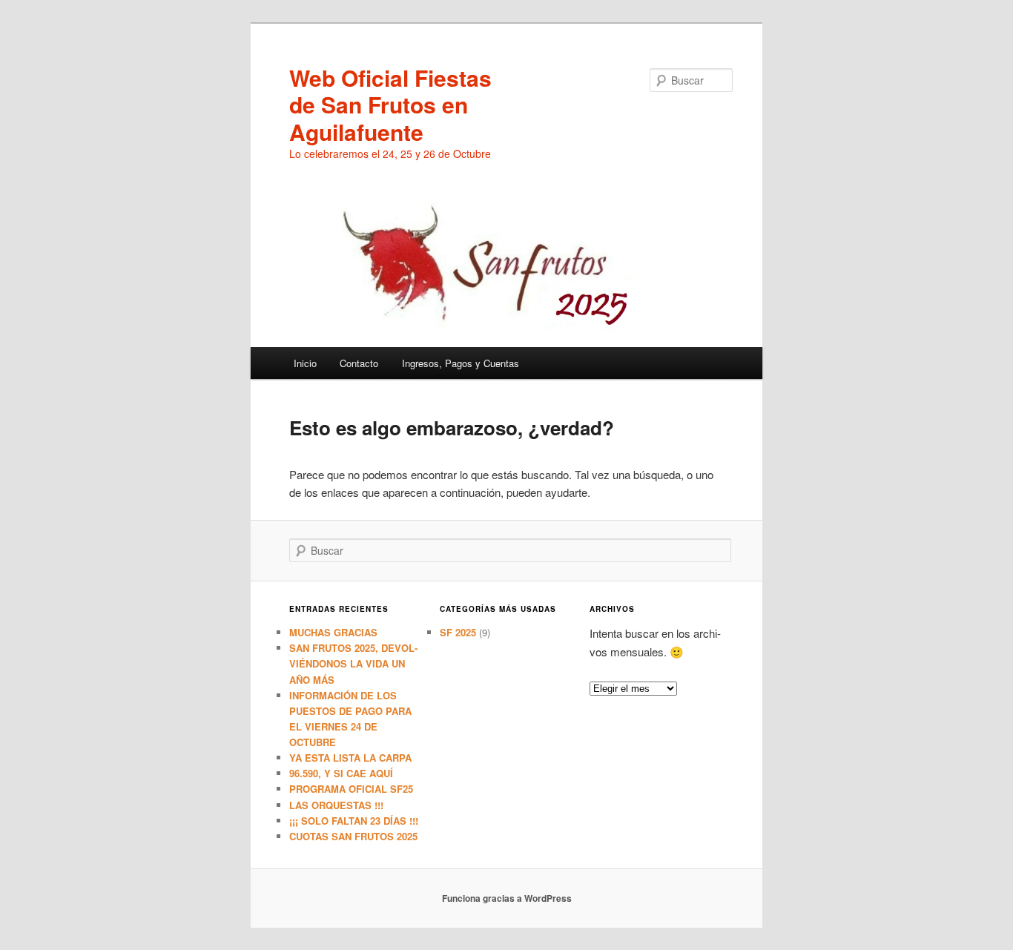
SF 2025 (458, 632)
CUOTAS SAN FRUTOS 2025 (353, 836)
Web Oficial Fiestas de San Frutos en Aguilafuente (390, 105)
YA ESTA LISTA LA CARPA (350, 758)
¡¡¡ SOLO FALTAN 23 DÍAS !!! (353, 821)
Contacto (359, 363)
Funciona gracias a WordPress (507, 898)
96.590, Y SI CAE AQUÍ (341, 773)
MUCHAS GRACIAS (333, 632)
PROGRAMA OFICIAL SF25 (351, 789)
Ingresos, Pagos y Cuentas (460, 363)
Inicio (305, 363)
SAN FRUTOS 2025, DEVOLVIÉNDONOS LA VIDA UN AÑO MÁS (353, 663)
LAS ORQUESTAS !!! (336, 805)
